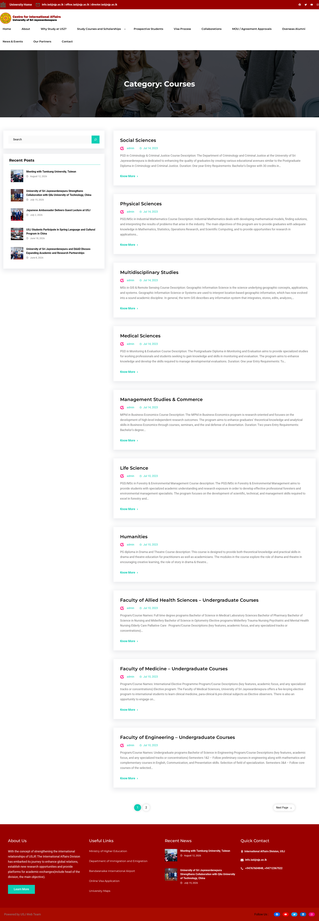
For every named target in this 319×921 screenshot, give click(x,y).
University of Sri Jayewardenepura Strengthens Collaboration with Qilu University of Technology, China (58, 193)
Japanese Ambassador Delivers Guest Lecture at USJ (58, 210)
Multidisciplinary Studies (149, 272)
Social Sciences (138, 140)
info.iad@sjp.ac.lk (52, 4)
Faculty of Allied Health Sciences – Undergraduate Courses (189, 600)
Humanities (134, 536)
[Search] (96, 140)
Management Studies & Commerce (161, 399)
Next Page (284, 807)
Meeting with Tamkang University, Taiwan (51, 171)
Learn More (21, 889)
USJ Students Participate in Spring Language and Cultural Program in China (60, 231)
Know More (127, 176)
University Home (20, 4)
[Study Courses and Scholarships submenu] (125, 29)
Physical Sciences (141, 203)
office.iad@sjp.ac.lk (77, 4)
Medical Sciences (140, 336)
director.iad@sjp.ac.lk (104, 4)
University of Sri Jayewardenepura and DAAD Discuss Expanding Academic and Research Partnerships (58, 251)
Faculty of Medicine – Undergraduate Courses (174, 668)
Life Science (134, 468)
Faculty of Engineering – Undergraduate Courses (177, 737)
